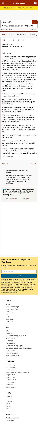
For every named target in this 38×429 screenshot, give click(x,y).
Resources (12, 34)
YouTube (8, 409)
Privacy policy (10, 343)
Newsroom (9, 319)
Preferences (10, 420)
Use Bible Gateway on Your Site (16, 336)
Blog (7, 317)
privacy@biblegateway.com (9, 292)
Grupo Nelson (10, 375)
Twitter (8, 406)
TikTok (8, 404)
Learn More (25, 198)
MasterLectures (11, 387)
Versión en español (12, 418)
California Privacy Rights (14, 346)
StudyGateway (10, 367)
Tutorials (9, 333)
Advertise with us (11, 338)
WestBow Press (11, 382)
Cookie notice (10, 351)
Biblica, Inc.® (19, 179)
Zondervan (9, 385)
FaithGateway (10, 365)
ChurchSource (10, 370)
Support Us (9, 322)
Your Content (32, 34)
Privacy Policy (12, 290)
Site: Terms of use (12, 353)
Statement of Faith (12, 309)
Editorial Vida (10, 377)
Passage (4, 34)
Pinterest (9, 401)
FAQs (7, 331)
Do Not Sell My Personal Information (19, 348)
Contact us (9, 341)
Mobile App (9, 312)
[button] (35, 3)
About (8, 304)
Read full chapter (7, 157)
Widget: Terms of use (13, 356)
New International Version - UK (17, 170)
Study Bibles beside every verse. (18, 8)
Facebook (9, 396)
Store (7, 314)
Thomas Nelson (11, 380)
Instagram (9, 399)
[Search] (35, 22)
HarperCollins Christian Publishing (17, 372)
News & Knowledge (12, 307)
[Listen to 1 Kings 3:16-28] (23, 40)
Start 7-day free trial (11, 198)
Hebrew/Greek (21, 34)
